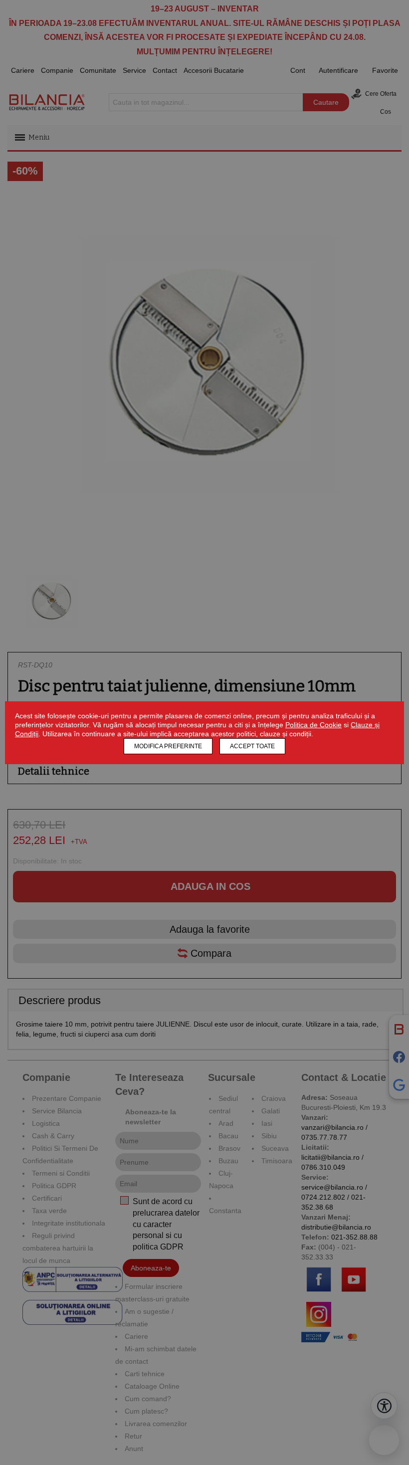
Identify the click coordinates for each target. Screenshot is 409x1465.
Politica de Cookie (313, 725)
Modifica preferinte (168, 746)
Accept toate (252, 746)
